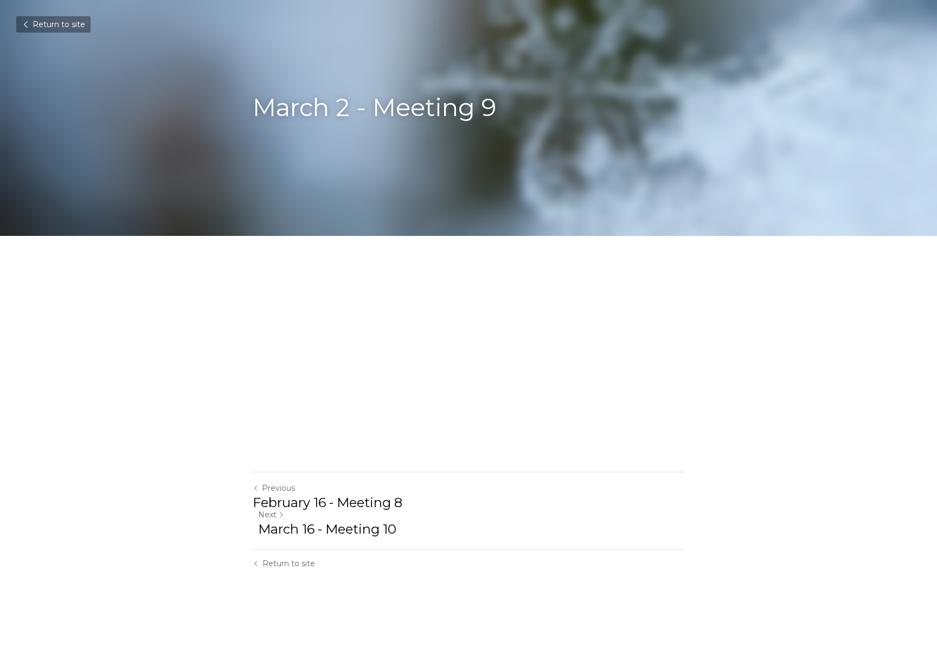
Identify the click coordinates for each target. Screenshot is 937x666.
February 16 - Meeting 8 (327, 502)
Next (267, 515)
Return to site (59, 24)
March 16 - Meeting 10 (327, 529)
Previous (278, 488)
